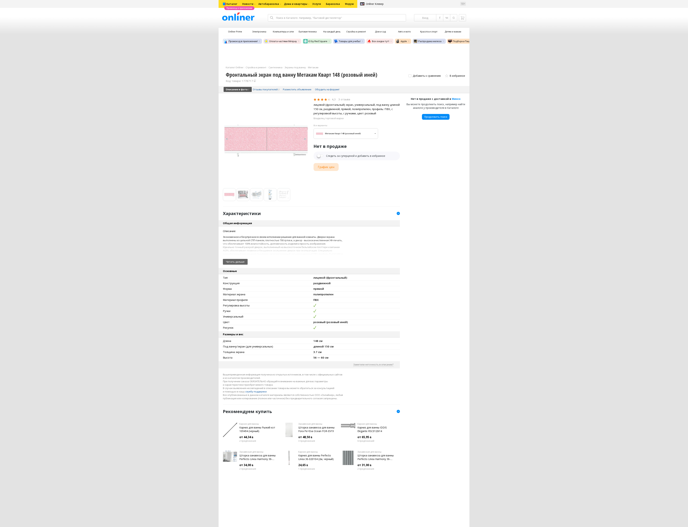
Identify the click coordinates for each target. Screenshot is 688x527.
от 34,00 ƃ (246, 465)
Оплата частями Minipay (283, 41)
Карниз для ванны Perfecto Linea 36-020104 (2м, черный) (316, 457)
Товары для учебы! (349, 41)
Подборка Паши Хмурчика (468, 41)
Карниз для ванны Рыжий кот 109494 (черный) (257, 429)
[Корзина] (462, 17)
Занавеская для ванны (310, 424)
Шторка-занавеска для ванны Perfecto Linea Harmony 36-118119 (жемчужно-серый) (375, 457)
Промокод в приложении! (243, 41)
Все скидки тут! (380, 41)
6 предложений (365, 441)
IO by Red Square (317, 41)
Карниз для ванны (249, 424)
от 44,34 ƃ (246, 437)
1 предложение (306, 469)
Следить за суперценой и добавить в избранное (355, 155)
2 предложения (247, 441)
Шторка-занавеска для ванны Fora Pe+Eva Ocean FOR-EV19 (316, 429)
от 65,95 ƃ (364, 437)
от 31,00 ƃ (364, 465)
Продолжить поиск (435, 116)
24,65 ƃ (303, 465)
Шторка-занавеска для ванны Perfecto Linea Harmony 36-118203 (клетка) (257, 457)
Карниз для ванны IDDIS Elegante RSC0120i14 (372, 429)
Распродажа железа (429, 41)
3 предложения (306, 441)
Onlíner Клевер (375, 4)
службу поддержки (256, 391)
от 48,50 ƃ (305, 437)
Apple (404, 41)
